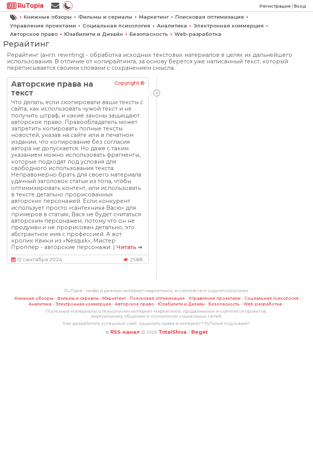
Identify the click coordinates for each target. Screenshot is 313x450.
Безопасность (148, 34)
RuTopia (30, 5)
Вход (300, 6)
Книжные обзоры (48, 17)
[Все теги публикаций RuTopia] (13, 16)
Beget (199, 332)
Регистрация (275, 6)
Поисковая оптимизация (209, 17)
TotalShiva (172, 332)
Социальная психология (116, 25)
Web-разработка (197, 34)
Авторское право (34, 34)
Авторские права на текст (52, 88)
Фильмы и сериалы (105, 17)
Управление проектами (43, 25)
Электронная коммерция (229, 25)
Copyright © (130, 83)
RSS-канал (125, 332)
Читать (126, 247)
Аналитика (172, 25)
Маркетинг (154, 17)
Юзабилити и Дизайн (93, 34)
